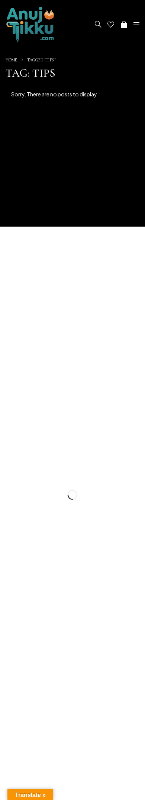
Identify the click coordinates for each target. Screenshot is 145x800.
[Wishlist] (110, 24)
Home (11, 60)
